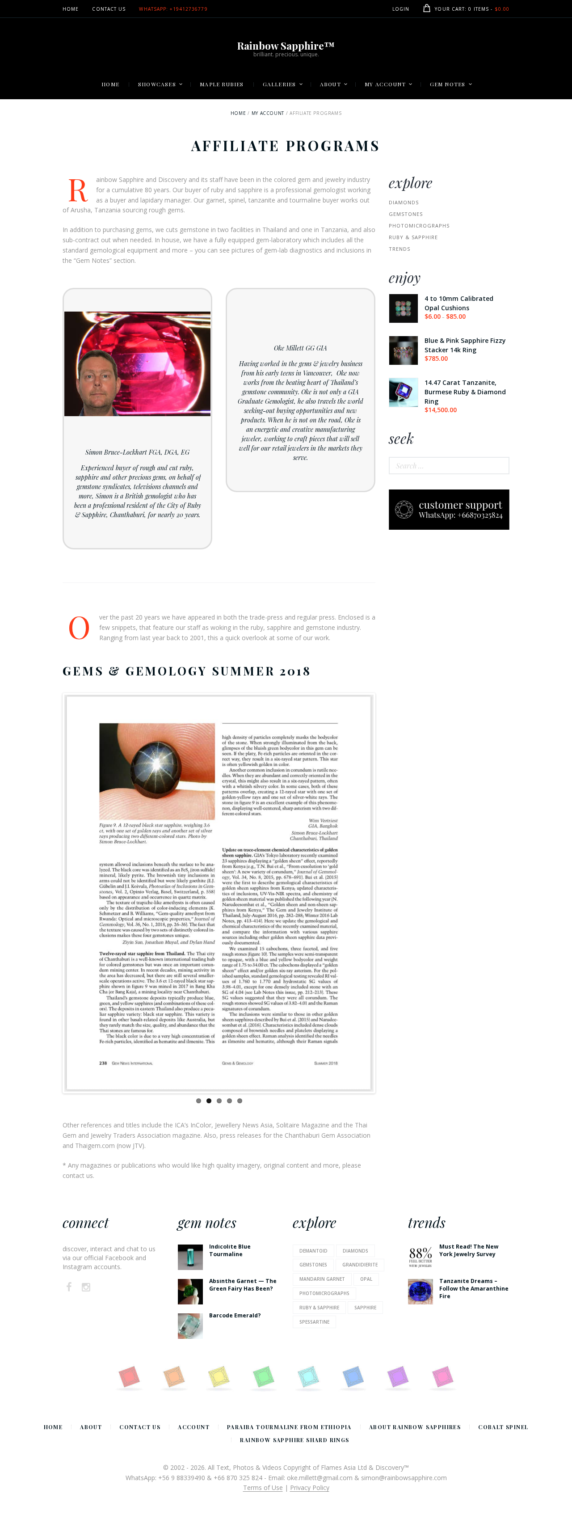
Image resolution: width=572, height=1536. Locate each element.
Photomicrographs (324, 1293)
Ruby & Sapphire (413, 237)
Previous (51, 893)
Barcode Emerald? (235, 1315)
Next (387, 893)
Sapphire (365, 1307)
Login (401, 9)
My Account (268, 113)
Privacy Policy (309, 1487)
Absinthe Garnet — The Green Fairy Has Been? (243, 1284)
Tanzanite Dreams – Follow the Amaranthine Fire (474, 1288)
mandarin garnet (322, 1279)
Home (238, 113)
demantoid (313, 1251)
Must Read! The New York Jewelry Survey (468, 1250)
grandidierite (360, 1265)
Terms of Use (263, 1487)
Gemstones (406, 214)
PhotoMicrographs (419, 225)
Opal (366, 1279)
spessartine (314, 1322)
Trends (399, 248)
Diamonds (404, 202)
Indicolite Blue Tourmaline (230, 1250)
